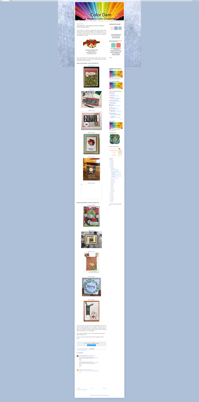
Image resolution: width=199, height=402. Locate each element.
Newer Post (78, 388)
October (112, 180)
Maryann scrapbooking (82, 355)
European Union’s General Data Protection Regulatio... (114, 21)
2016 (111, 196)
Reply (80, 366)
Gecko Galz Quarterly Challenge (114, 108)
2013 (111, 200)
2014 (111, 199)
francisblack (101, 395)
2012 (111, 201)
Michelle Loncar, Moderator (114, 100)
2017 (111, 195)
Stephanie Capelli (91, 156)
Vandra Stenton (91, 299)
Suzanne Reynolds (91, 205)
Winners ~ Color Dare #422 (115, 169)
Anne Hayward (112, 116)
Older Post (104, 388)
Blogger (108, 395)
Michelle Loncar (91, 110)
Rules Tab (79, 328)
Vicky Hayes (81, 369)
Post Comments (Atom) (84, 389)
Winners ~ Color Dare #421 (115, 170)
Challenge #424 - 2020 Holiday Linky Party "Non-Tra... (116, 174)
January (112, 191)
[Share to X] (91, 348)
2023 (111, 163)
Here (86, 329)
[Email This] (89, 348)
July (111, 184)
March (112, 189)
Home (77, 21)
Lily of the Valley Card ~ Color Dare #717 (115, 101)
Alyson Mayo (91, 90)
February (112, 190)
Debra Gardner (91, 65)
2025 (111, 161)
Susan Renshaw (91, 276)
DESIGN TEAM (85, 21)
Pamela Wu (112, 97)
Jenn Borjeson (112, 92)
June (112, 185)
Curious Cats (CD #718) (113, 103)
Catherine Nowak (91, 183)
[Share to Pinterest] (93, 348)
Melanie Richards (91, 132)
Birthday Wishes (112, 93)
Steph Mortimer (91, 230)
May (111, 186)
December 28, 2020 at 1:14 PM (87, 369)
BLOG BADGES (101, 21)
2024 (111, 162)
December (112, 168)
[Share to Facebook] (92, 348)
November (112, 179)
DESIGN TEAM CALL (93, 21)
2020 (111, 167)
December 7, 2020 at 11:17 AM (90, 355)
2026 (111, 160)
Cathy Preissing (112, 110)
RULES (80, 21)
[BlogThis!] (90, 348)
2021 (111, 166)
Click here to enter (91, 345)
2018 (111, 194)
